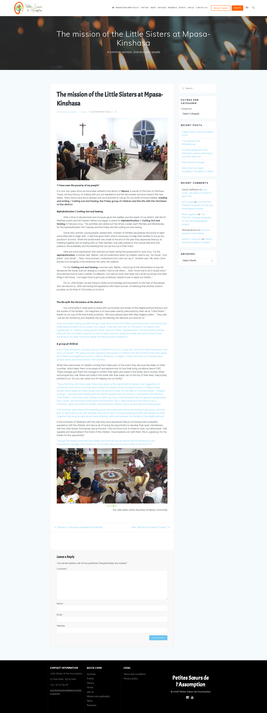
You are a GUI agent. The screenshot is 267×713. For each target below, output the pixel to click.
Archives (162, 8)
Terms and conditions (134, 674)
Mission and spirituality (127, 8)
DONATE (237, 8)
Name (60, 603)
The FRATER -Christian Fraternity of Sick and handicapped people (197, 205)
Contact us (201, 8)
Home (90, 687)
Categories (186, 108)
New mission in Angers (194, 162)
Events (182, 8)
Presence (172, 8)
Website (61, 626)
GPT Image (188, 202)
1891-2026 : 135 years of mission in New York (197, 193)
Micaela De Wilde (68, 111)
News (153, 8)
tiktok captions (189, 214)
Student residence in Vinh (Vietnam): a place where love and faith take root (197, 153)
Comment (62, 569)
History (145, 8)
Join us (190, 8)
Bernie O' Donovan (191, 239)
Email (60, 614)
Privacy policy (130, 678)
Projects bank (221, 8)
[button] (253, 8)
